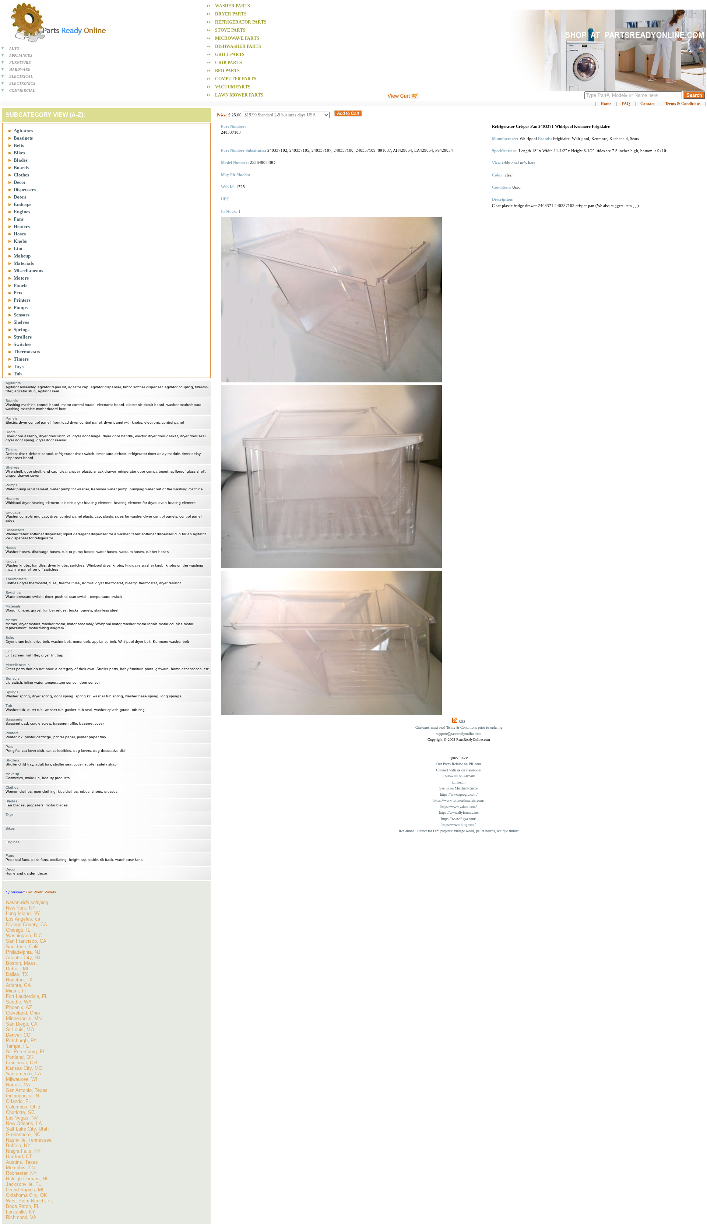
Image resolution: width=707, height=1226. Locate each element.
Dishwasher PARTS (238, 46)
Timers (21, 359)
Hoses (20, 234)
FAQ (626, 103)
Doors (20, 197)
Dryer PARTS (231, 14)
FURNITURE (20, 62)
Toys (19, 366)
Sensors (21, 315)
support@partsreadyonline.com (459, 734)
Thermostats (27, 351)
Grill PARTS (230, 54)
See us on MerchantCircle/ (458, 788)
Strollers (23, 337)
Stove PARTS (230, 30)
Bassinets (23, 138)
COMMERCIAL (22, 90)
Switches (22, 344)
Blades (21, 160)
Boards (21, 167)
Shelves (21, 322)
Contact (647, 103)
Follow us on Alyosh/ (459, 776)
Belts (19, 145)
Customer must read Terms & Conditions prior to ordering (458, 727)
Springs (21, 329)
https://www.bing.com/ (459, 825)
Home (606, 103)
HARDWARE (20, 69)
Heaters (22, 226)
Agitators (23, 130)
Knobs (20, 241)
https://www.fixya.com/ (458, 819)
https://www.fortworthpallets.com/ (458, 800)
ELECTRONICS (22, 83)
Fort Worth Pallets (41, 892)
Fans (19, 219)
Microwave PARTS (237, 38)
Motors (21, 278)
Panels (20, 285)
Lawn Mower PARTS (239, 95)
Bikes (19, 152)
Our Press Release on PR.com (458, 764)
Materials (24, 263)
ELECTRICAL (21, 76)
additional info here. (519, 163)
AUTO (14, 48)
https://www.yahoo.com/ (458, 807)
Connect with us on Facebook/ (458, 770)
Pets (18, 292)
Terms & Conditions (682, 103)
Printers (22, 300)
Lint (18, 248)
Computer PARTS (235, 78)
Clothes (21, 175)
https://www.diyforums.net (459, 812)
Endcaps (22, 204)
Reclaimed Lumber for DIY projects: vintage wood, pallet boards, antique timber (458, 831)
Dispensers (25, 189)
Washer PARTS (232, 5)
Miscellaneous (28, 270)
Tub (18, 373)
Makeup (22, 256)
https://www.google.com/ (459, 794)
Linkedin (458, 782)
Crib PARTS (228, 62)
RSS (461, 721)
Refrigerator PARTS (241, 22)
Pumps (21, 307)
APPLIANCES (20, 55)
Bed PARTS (227, 70)
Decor (20, 182)
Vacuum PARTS (232, 87)
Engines (22, 211)
